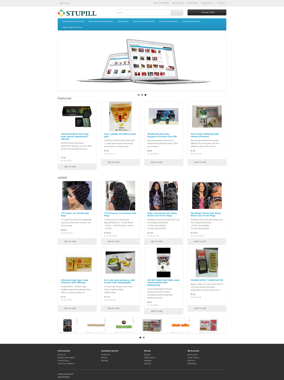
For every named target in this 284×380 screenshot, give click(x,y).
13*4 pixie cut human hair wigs (75, 214)
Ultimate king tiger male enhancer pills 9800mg (74, 281)
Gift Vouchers (149, 357)
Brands (147, 354)
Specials (147, 363)
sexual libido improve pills (73, 21)
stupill (70, 374)
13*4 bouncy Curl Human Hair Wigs (120, 214)
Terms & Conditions (66, 363)
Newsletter (192, 363)
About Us (62, 354)
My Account (192, 354)
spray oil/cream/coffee (168, 21)
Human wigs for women (72, 27)
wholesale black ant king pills (101, 21)
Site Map (104, 360)
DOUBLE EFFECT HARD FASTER (207, 279)
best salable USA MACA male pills (120, 135)
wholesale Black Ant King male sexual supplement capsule (74, 136)
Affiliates (147, 360)
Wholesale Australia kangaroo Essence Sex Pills (162, 135)
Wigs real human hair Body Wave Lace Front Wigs (162, 214)
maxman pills (122, 21)
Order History (193, 357)
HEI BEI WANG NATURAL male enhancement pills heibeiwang (163, 282)
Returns (104, 357)
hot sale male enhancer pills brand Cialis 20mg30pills (119, 281)
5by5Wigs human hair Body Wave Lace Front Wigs (206, 214)
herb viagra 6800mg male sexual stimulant (205, 135)
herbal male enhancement (144, 21)
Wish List (191, 360)
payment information (191, 21)
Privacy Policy (63, 360)
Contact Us (105, 354)
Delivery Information (66, 357)
